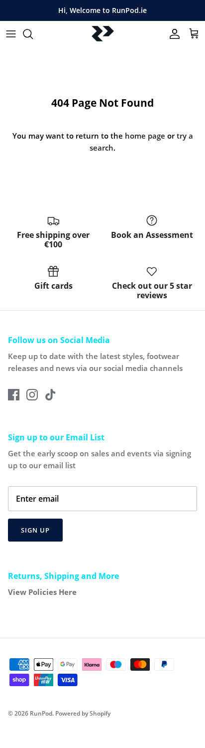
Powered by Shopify (82, 713)
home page (145, 136)
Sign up (35, 530)
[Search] (33, 34)
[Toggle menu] (11, 34)
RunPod (41, 713)
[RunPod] (103, 34)
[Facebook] (13, 394)
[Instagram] (32, 394)
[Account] (172, 34)
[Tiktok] (50, 394)
